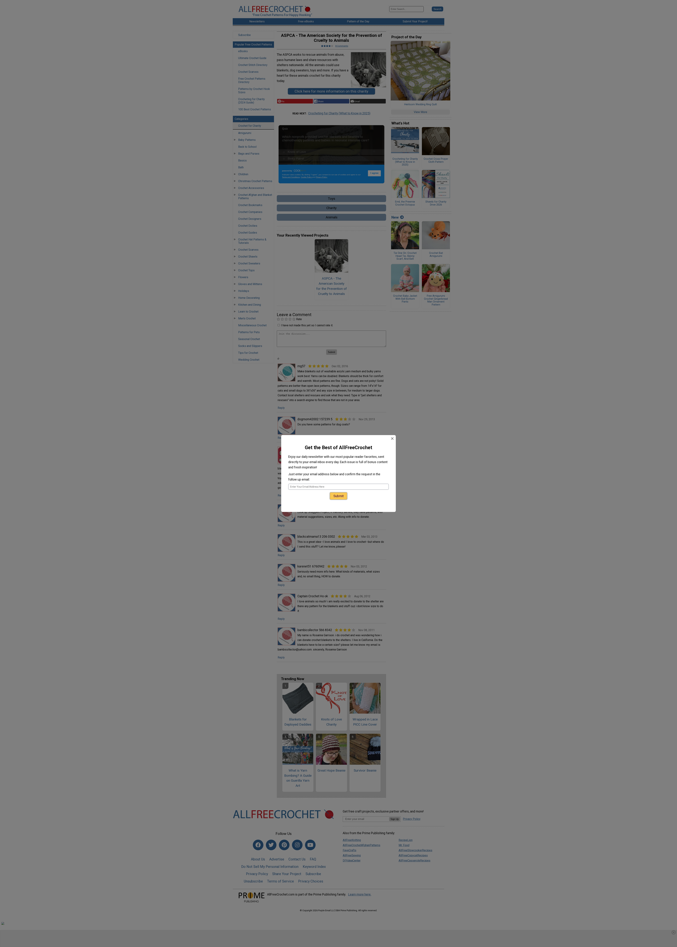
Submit (338, 496)
